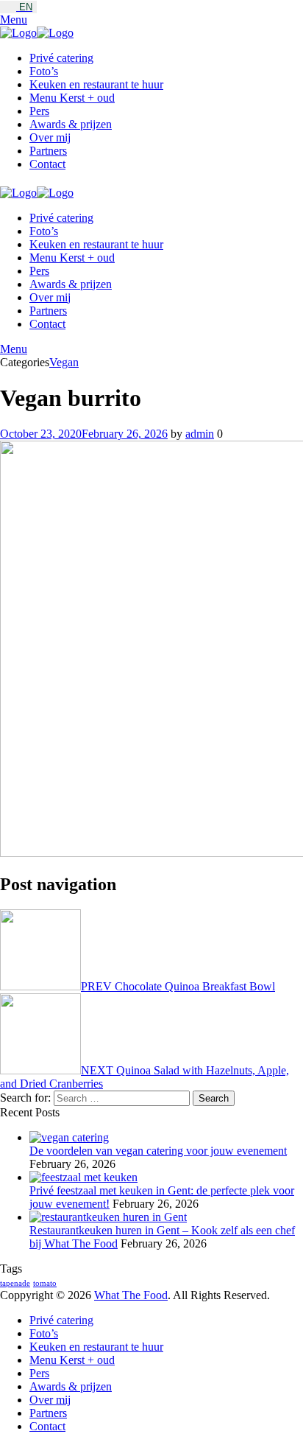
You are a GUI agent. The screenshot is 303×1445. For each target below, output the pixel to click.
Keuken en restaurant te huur (96, 84)
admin (199, 433)
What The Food (131, 1295)
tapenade (15, 1283)
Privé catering (61, 58)
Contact (47, 164)
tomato (45, 1283)
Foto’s (43, 71)
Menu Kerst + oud (72, 97)
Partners (48, 150)
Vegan (64, 362)
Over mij (50, 137)
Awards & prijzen (70, 124)
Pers (39, 111)
